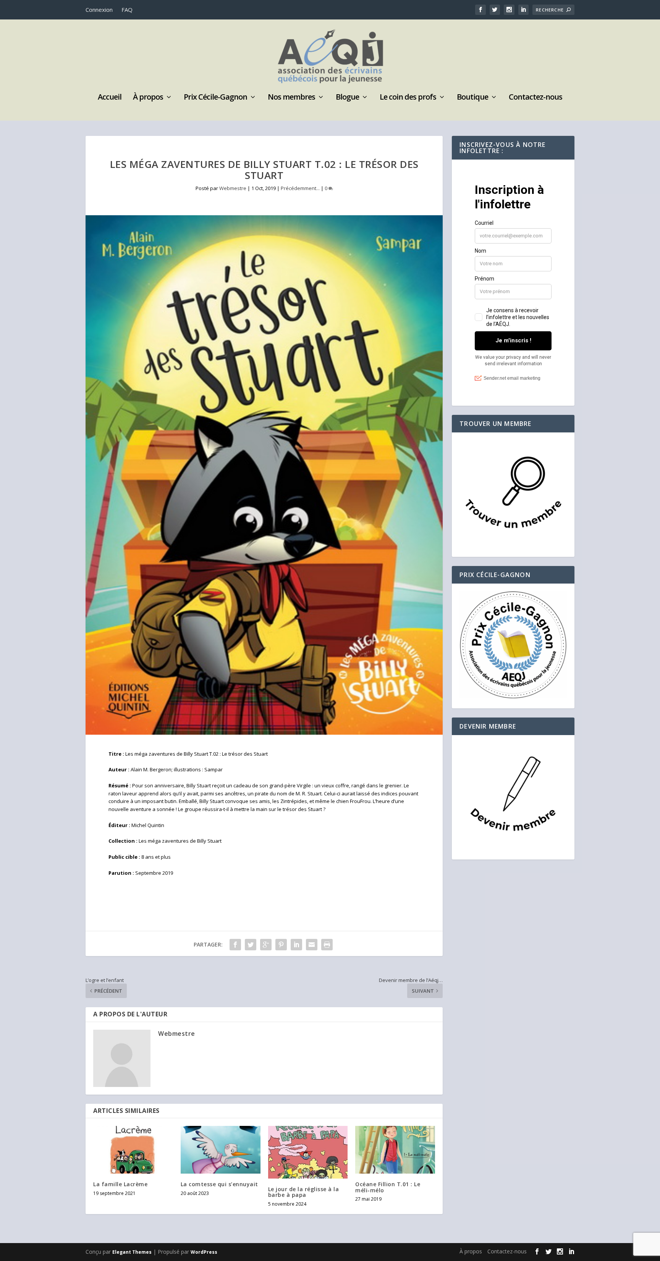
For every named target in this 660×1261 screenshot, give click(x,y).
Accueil (109, 98)
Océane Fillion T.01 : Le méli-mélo (387, 1186)
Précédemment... (300, 188)
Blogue (347, 98)
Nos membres (291, 98)
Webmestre (232, 188)
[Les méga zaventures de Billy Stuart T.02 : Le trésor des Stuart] (264, 475)
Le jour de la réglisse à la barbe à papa (303, 1191)
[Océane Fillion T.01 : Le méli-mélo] (395, 1150)
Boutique (472, 98)
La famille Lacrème (120, 1184)
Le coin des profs (408, 98)
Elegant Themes (132, 1252)
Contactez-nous (535, 98)
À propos (148, 98)
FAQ (127, 9)
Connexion (99, 9)
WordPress (204, 1252)
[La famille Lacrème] (133, 1150)
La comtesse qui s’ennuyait (219, 1184)
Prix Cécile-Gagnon (215, 98)
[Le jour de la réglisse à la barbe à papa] (308, 1152)
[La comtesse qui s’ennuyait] (220, 1150)
